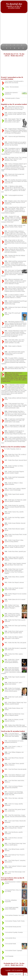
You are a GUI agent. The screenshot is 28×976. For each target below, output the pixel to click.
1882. (6, 523)
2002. (6, 367)
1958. (6, 648)
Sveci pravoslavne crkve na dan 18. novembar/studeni (12, 878)
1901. (6, 540)
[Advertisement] (14, 29)
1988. (6, 301)
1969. (6, 261)
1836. (6, 483)
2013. (6, 866)
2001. (6, 837)
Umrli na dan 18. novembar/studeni (13, 731)
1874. (6, 511)
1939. (6, 593)
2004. (6, 398)
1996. (6, 346)
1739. (6, 148)
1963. (6, 667)
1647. (6, 460)
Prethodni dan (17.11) (11, 54)
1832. (6, 477)
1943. (6, 240)
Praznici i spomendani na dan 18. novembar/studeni (12, 78)
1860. (6, 500)
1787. (6, 471)
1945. (6, 248)
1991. (6, 313)
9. (5, 449)
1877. (6, 517)
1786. (6, 466)
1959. (6, 255)
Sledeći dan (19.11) (17, 56)
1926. (6, 207)
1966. (6, 677)
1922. (6, 758)
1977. (6, 792)
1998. (6, 351)
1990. (6, 307)
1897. (6, 528)
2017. (6, 871)
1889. (6, 752)
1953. (6, 637)
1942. (6, 605)
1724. (6, 741)
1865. (6, 157)
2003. (6, 372)
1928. (6, 216)
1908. (6, 569)
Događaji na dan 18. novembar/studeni (14, 104)
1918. (6, 195)
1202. (6, 112)
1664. (6, 733)
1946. (6, 620)
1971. (6, 270)
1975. (6, 702)
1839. (6, 494)
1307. (6, 119)
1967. (6, 786)
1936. (6, 225)
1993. (6, 339)
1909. (6, 180)
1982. (6, 287)
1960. (6, 654)
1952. (6, 769)
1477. (6, 128)
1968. (6, 688)
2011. (6, 860)
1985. (6, 725)
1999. (6, 358)
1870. (6, 505)
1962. (6, 659)
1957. (6, 642)
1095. (6, 106)
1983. (6, 719)
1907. (6, 563)
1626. (6, 454)
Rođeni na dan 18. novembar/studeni (13, 447)
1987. (6, 294)
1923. (6, 582)
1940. (6, 599)
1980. (6, 714)
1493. (6, 142)
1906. (6, 551)
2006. (6, 411)
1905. (6, 174)
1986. (6, 803)
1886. (6, 746)
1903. (6, 163)
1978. (6, 279)
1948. (6, 625)
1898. (6, 534)
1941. (6, 231)
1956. (6, 775)
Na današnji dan (19, 970)
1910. (6, 186)
